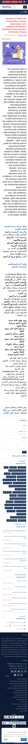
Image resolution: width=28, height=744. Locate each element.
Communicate (9, 622)
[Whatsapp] (21, 674)
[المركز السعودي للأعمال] (19, 717)
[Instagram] (15, 671)
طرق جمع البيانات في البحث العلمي (19, 609)
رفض (5, 739)
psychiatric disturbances (19, 625)
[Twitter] (21, 671)
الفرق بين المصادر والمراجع (21, 586)
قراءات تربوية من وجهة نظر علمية (18, 517)
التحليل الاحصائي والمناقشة (19, 492)
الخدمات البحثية (22, 520)
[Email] (14, 674)
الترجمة (6, 467)
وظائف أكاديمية (9, 508)
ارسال (24, 452)
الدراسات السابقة (21, 476)
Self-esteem (7, 625)
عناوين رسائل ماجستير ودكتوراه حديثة (17, 470)
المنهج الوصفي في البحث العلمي (19, 598)
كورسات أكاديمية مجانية (20, 501)
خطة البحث (7, 473)
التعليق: (24, 437)
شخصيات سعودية (21, 511)
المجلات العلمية (7, 492)
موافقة (24, 739)
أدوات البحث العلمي (11, 476)
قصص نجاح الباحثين (11, 520)
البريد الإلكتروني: (22, 431)
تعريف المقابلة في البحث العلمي (19, 592)
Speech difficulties (20, 622)
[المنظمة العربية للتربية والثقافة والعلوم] (12, 717)
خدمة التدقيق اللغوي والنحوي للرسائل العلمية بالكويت (15, 530)
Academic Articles (21, 514)
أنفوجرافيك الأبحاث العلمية (19, 483)
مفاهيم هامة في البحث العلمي (18, 473)
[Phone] (18, 674)
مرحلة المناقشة (21, 467)
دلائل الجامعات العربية (20, 489)
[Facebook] (25, 671)
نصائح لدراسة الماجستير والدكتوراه (17, 498)
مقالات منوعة (10, 501)
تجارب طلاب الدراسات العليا (9, 479)
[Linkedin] (18, 671)
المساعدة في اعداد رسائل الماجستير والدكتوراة (15, 504)
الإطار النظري (13, 467)
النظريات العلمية (7, 483)
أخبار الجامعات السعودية (20, 508)
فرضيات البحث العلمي (22, 581)
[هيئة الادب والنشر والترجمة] (7, 717)
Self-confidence (20, 629)
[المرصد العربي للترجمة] (16, 717)
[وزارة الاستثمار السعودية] (22, 717)
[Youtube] (12, 671)
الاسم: (25, 425)
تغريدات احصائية (11, 511)
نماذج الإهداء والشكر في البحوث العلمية (18, 603)
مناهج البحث (13, 495)
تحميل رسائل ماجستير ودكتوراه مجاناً (17, 486)
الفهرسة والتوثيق (21, 479)
